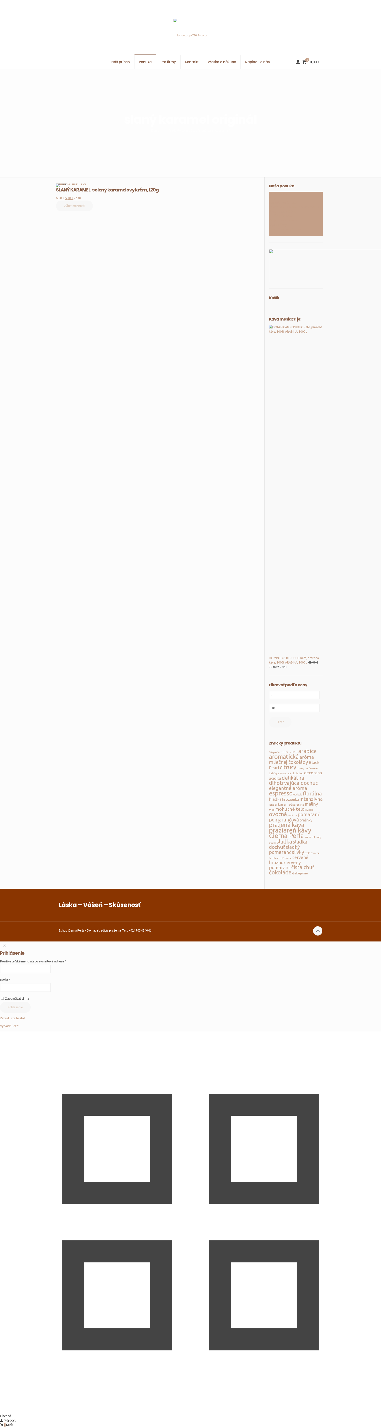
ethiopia (297, 794)
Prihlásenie (15, 1007)
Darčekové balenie (282, 198)
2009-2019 (289, 752)
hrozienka (290, 799)
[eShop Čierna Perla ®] (190, 27)
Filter (280, 722)
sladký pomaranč (284, 849)
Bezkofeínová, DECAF (284, 202)
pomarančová (284, 819)
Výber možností (74, 206)
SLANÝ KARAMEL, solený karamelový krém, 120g (107, 190)
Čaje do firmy (278, 225)
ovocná (278, 814)
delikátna (293, 778)
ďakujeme (300, 873)
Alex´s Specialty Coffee (285, 229)
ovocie (309, 809)
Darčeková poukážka (283, 220)
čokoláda (280, 872)
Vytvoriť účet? (9, 1026)
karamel (285, 804)
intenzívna (311, 799)
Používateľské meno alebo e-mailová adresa (33, 961)
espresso (281, 793)
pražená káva (286, 824)
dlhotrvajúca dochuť (293, 783)
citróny (300, 768)
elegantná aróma (288, 788)
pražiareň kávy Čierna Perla (290, 833)
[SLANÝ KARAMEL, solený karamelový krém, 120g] (107, 185)
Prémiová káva (278, 194)
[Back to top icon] (317, 931)
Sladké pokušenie (281, 216)
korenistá (298, 804)
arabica (307, 751)
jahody (273, 804)
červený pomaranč (285, 865)
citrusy (288, 767)
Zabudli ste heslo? (12, 1018)
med (272, 809)
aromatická (284, 756)
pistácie (292, 815)
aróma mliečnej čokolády (291, 759)
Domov (156, 130)
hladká (275, 799)
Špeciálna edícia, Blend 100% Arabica (294, 207)
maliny (311, 803)
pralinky (306, 820)
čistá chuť (302, 867)
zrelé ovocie (285, 858)
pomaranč (309, 814)
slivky (298, 852)
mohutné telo (289, 809)
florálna (312, 794)
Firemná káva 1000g (282, 211)
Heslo (5, 980)
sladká (284, 841)
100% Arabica (278, 233)
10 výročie (274, 752)
